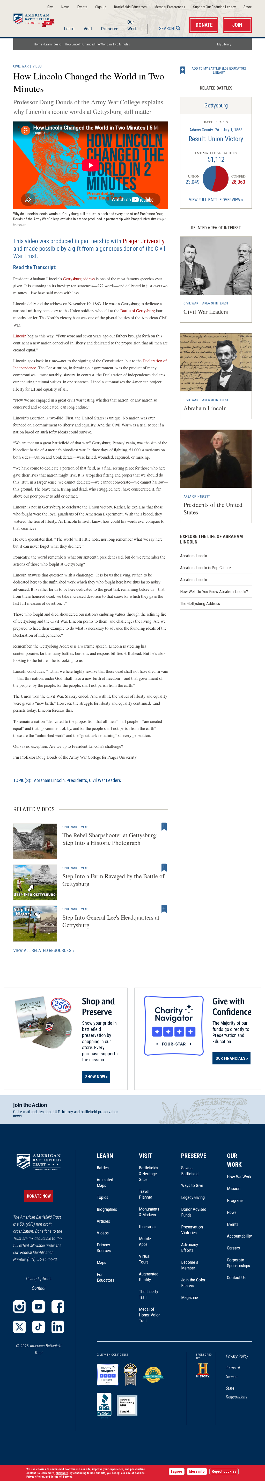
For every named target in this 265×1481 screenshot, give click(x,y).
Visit (88, 28)
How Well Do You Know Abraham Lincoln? (214, 591)
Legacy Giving (193, 1197)
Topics (102, 1197)
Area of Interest (215, 303)
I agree (176, 1471)
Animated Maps (105, 1182)
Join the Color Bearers (193, 1282)
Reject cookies (224, 1471)
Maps (101, 1262)
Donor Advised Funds (193, 1212)
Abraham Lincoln (49, 780)
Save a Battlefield (189, 1170)
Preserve (109, 28)
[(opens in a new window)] (19, 1306)
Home (37, 19)
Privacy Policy (237, 1356)
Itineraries (147, 1226)
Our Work (132, 25)
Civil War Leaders (105, 780)
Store (248, 7)
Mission (233, 1188)
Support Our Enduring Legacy (214, 7)
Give (50, 7)
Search (166, 28)
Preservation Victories (192, 1229)
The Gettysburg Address (200, 603)
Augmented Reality (148, 1276)
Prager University (144, 241)
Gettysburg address (79, 279)
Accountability (239, 1236)
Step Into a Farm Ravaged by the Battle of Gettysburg (113, 880)
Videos (103, 1232)
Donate (204, 25)
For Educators (105, 1277)
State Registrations (236, 1393)
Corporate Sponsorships (238, 1262)
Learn (69, 28)
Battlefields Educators (130, 7)
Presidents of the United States (212, 508)
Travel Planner (145, 1194)
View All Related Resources (42, 950)
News (65, 7)
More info (197, 1471)
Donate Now (39, 1196)
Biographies (107, 1209)
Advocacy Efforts (189, 1247)
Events (82, 7)
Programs (235, 1200)
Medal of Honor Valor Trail (149, 1315)
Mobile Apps (145, 1241)
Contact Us (236, 1277)
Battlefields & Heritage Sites (148, 1173)
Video (37, 66)
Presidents (77, 780)
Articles (103, 1221)
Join (237, 25)
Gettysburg (216, 105)
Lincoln (20, 336)
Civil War (21, 66)
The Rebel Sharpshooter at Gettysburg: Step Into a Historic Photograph (110, 839)
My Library (224, 44)
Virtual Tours (144, 1259)
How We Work (239, 1176)
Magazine (189, 1297)
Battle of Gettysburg (137, 311)
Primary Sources (104, 1247)
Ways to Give (192, 1185)
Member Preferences (169, 7)
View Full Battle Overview (214, 199)
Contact (39, 1288)
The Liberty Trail (149, 1294)
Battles (103, 1167)
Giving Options (38, 1278)
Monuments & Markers (149, 1211)
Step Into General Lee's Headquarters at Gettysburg (110, 921)
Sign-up (100, 7)
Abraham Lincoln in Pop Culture (205, 567)
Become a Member (189, 1265)
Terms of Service (233, 1372)
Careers (233, 1248)
